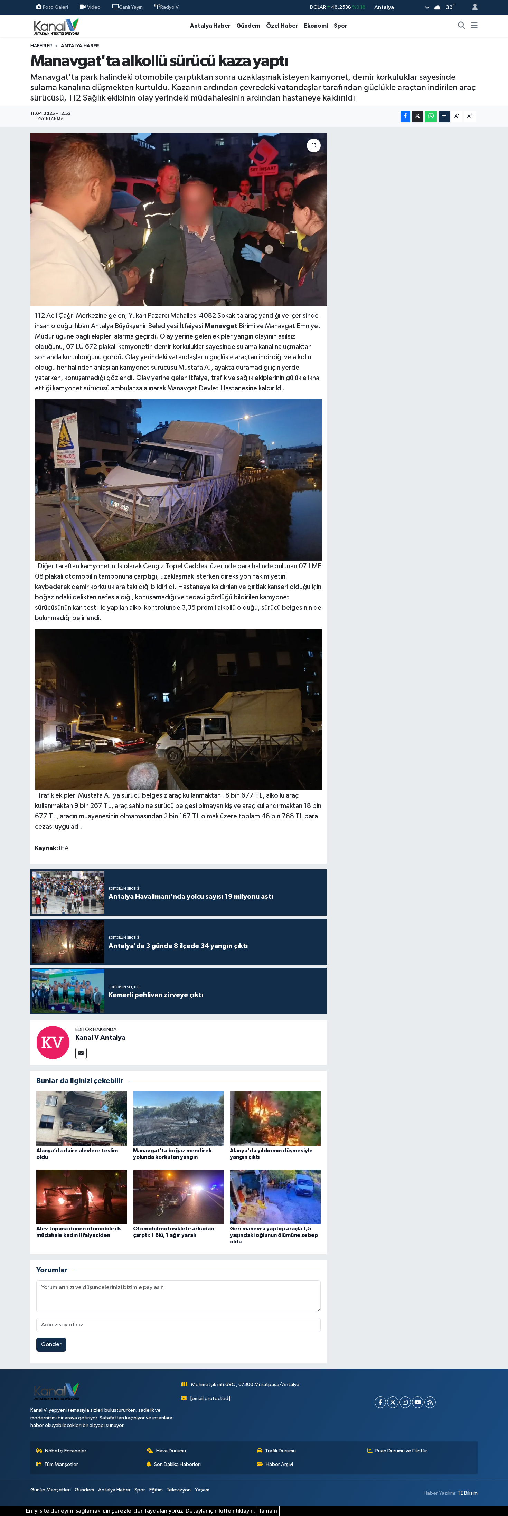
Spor (340, 26)
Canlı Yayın (131, 7)
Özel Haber (282, 26)
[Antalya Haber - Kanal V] (56, 25)
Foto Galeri (55, 7)
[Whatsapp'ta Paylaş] (431, 116)
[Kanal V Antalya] (52, 1042)
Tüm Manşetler (61, 1464)
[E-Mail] (81, 1053)
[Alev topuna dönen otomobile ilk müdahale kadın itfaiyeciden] (81, 1197)
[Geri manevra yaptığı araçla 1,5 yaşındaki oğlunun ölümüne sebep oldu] (275, 1197)
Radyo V (169, 7)
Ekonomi (316, 26)
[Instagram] (405, 1402)
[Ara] (461, 25)
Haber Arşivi (279, 1464)
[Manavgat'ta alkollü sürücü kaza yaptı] (178, 219)
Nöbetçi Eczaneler (65, 1450)
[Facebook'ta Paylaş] (405, 116)
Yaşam (202, 1490)
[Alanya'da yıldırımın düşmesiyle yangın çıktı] (275, 1119)
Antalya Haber (210, 26)
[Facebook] (380, 1402)
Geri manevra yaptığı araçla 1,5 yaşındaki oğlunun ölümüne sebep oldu (274, 1235)
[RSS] (430, 1402)
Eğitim (156, 1490)
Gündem (248, 26)
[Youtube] (417, 1402)
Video (94, 7)
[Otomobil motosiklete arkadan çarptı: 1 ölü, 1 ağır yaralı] (178, 1197)
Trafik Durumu (280, 1450)
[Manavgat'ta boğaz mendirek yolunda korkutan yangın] (178, 1119)
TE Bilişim (468, 1493)
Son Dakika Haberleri (177, 1464)
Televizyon (179, 1490)
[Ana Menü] (474, 25)
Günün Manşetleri (50, 1490)
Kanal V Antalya (100, 1037)
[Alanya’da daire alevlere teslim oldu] (81, 1119)
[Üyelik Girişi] (472, 7)
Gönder (51, 1344)
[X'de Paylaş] (417, 116)
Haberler (41, 46)
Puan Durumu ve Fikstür (401, 1450)
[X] (392, 1402)
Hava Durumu (171, 1450)
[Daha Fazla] (444, 116)
